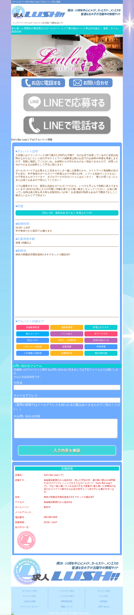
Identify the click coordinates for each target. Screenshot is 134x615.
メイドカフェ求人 (66, 591)
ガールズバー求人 (29, 591)
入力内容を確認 (67, 450)
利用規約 (103, 601)
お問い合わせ (103, 606)
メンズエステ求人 (66, 596)
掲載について (66, 606)
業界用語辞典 (66, 601)
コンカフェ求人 (103, 591)
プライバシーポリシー (29, 606)
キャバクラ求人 (29, 596)
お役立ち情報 (29, 601)
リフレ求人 (103, 596)
